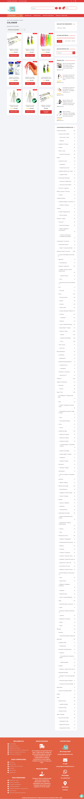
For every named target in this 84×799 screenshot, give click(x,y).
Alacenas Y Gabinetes (64, 502)
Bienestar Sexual (62, 700)
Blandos (62, 334)
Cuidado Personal (62, 711)
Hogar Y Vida (59, 392)
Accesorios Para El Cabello (65, 184)
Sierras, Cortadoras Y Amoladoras (67, 474)
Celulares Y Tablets (61, 218)
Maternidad (59, 639)
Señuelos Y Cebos (64, 331)
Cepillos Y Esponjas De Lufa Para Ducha (66, 406)
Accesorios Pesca (63, 297)
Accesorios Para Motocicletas (65, 690)
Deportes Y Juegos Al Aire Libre (67, 669)
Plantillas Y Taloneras (64, 205)
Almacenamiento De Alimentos (66, 542)
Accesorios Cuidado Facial (65, 181)
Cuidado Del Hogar (63, 431)
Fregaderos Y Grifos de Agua (66, 492)
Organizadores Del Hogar (64, 513)
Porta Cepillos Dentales (65, 420)
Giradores (62, 321)
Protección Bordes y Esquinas (66, 680)
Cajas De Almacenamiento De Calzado (65, 517)
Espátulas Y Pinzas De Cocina (66, 569)
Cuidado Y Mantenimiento (64, 211)
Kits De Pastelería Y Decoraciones (67, 572)
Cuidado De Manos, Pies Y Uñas (66, 171)
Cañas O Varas (63, 307)
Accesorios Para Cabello (64, 134)
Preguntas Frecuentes (48, 15)
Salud (58, 697)
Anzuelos (62, 304)
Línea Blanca (61, 354)
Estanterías (62, 506)
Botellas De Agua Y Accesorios (66, 604)
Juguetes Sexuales (64, 704)
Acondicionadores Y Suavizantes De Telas (67, 445)
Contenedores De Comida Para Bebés (67, 657)
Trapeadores (62, 457)
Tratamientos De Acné (64, 167)
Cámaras (59, 208)
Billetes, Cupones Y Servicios (63, 191)
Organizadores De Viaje (65, 728)
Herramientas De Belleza (64, 178)
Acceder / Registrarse (12, 1)
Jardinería (61, 479)
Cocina (60, 424)
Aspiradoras (63, 368)
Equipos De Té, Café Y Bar (65, 562)
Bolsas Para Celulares (64, 225)
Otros (61, 279)
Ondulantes (63, 317)
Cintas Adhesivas (63, 489)
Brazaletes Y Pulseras (63, 144)
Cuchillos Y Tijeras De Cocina (66, 556)
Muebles (60, 499)
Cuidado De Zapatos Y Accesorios (66, 201)
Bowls (61, 607)
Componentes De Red (63, 244)
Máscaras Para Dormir (64, 724)
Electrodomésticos (61, 351)
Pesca (60, 294)
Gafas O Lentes (62, 150)
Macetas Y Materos (64, 482)
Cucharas (62, 314)
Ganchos (61, 528)
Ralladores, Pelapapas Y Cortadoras (64, 585)
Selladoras (62, 590)
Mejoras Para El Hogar (63, 486)
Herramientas (62, 471)
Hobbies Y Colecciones (62, 382)
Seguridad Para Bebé (63, 672)
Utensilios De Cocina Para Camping (67, 282)
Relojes (58, 694)
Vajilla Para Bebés (64, 662)
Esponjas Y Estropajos (64, 450)
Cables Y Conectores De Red (66, 248)
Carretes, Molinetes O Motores (66, 310)
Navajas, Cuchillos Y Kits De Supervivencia (65, 270)
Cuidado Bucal (63, 646)
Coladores (62, 549)
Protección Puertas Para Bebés (66, 684)
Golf (59, 287)
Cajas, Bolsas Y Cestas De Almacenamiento (65, 523)
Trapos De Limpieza (64, 461)
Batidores (62, 545)
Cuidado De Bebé (62, 642)
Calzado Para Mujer (61, 198)
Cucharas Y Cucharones (65, 552)
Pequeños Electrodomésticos (65, 361)
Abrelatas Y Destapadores (65, 539)
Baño (60, 401)
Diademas (62, 140)
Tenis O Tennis (62, 344)
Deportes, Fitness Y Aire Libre (63, 251)
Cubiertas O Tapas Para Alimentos (67, 610)
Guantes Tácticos (64, 275)
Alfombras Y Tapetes (64, 467)
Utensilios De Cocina (63, 535)
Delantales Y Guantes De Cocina (67, 559)
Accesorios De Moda (61, 130)
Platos (61, 625)
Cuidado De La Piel (63, 161)
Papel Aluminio (63, 580)
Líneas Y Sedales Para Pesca (66, 324)
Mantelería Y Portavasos (65, 618)
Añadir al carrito (14, 55)
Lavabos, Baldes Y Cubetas (65, 454)
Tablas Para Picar (63, 593)
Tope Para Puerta (63, 509)
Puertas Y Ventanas (64, 496)
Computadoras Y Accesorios (63, 241)
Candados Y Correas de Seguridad (67, 675)
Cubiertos (62, 615)
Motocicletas (59, 687)
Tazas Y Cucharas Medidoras (66, 597)
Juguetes (61, 665)
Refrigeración (62, 358)
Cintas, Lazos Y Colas (64, 137)
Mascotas (59, 629)
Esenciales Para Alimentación (65, 649)
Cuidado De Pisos (63, 365)
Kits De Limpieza (63, 215)
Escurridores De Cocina (65, 566)
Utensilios (62, 652)
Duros (62, 341)
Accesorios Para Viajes (64, 717)
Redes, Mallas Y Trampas (65, 327)
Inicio (8, 20)
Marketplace (28, 15)
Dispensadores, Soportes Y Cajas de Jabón (66, 412)
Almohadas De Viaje (64, 721)
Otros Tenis (62, 348)
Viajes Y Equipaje (60, 714)
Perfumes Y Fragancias (64, 188)
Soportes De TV (63, 375)
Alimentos (61, 632)
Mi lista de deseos (23, 1)
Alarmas (61, 300)
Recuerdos (61, 385)
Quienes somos (37, 15)
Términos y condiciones (61, 15)
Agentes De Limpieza (64, 434)
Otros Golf (62, 290)
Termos (61, 427)
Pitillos (61, 622)
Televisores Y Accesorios (64, 371)
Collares (60, 147)
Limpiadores (62, 164)
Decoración (61, 464)
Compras (61, 194)
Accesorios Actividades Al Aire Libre (66, 254)
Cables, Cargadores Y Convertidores (64, 229)
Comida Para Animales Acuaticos (67, 635)
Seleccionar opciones (46, 112)
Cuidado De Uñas (63, 174)
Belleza (58, 157)
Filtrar (59, 41)
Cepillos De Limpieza (64, 437)
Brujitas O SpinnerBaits (66, 338)
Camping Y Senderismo (64, 266)
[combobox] (66, 28)
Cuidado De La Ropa (64, 441)
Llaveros (61, 388)
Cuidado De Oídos (63, 707)
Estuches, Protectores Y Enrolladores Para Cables (65, 235)
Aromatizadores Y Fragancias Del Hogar (65, 396)
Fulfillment (59, 378)
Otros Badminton (63, 262)
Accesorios (61, 222)
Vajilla (60, 600)
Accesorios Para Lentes (65, 154)
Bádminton (61, 259)
